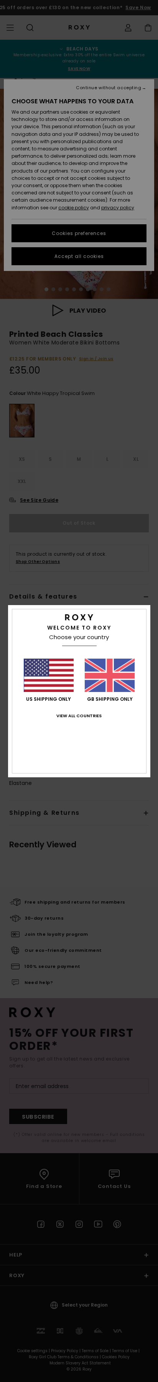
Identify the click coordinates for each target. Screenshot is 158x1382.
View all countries (79, 716)
